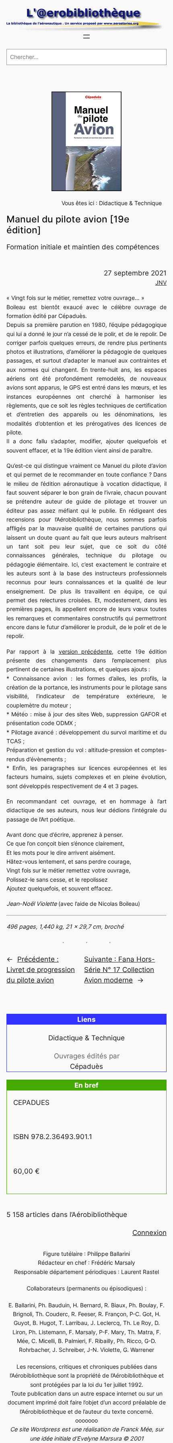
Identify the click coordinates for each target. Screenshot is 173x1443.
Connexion (149, 1233)
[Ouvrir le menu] (86, 36)
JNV (161, 282)
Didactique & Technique (130, 203)
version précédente (85, 651)
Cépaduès (86, 1066)
